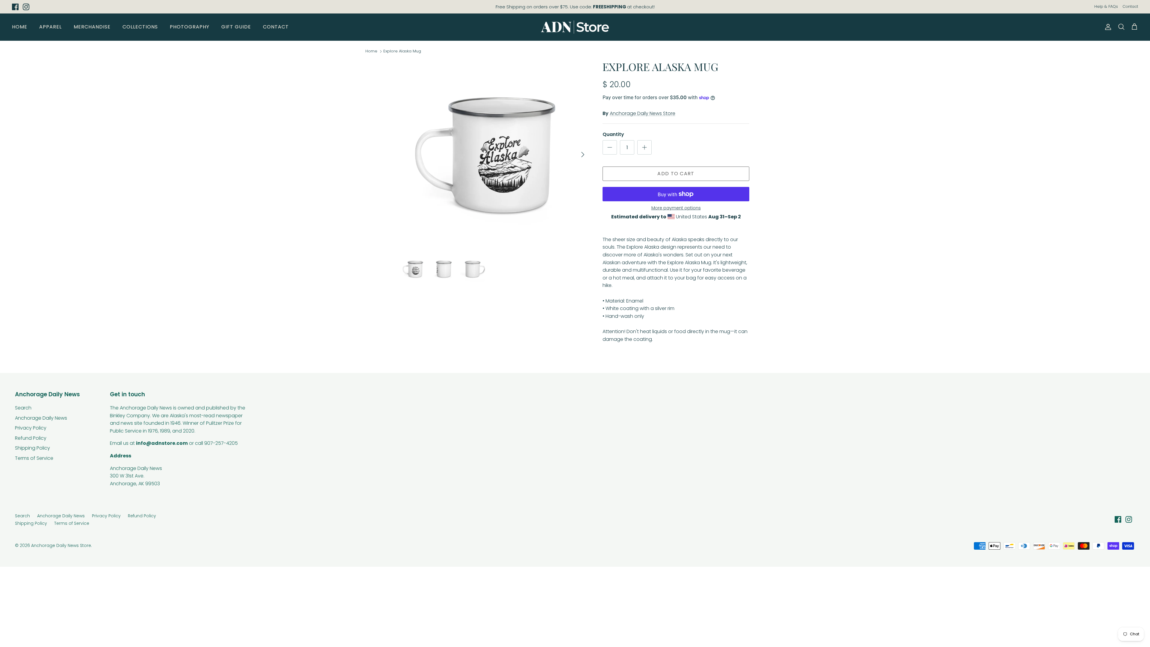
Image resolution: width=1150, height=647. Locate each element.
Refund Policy (30, 438)
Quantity (613, 134)
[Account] (1107, 27)
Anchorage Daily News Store (642, 113)
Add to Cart (675, 173)
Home (19, 26)
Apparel (50, 26)
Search (23, 407)
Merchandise (92, 26)
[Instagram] (26, 7)
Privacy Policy (30, 427)
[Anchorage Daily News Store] (575, 26)
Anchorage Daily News (41, 418)
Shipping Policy (32, 448)
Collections (140, 26)
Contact (1130, 6)
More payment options (676, 208)
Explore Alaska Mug (402, 51)
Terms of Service (34, 458)
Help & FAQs (1106, 6)
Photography (189, 26)
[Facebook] (15, 7)
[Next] (582, 154)
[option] (495, 154)
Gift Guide (236, 26)
